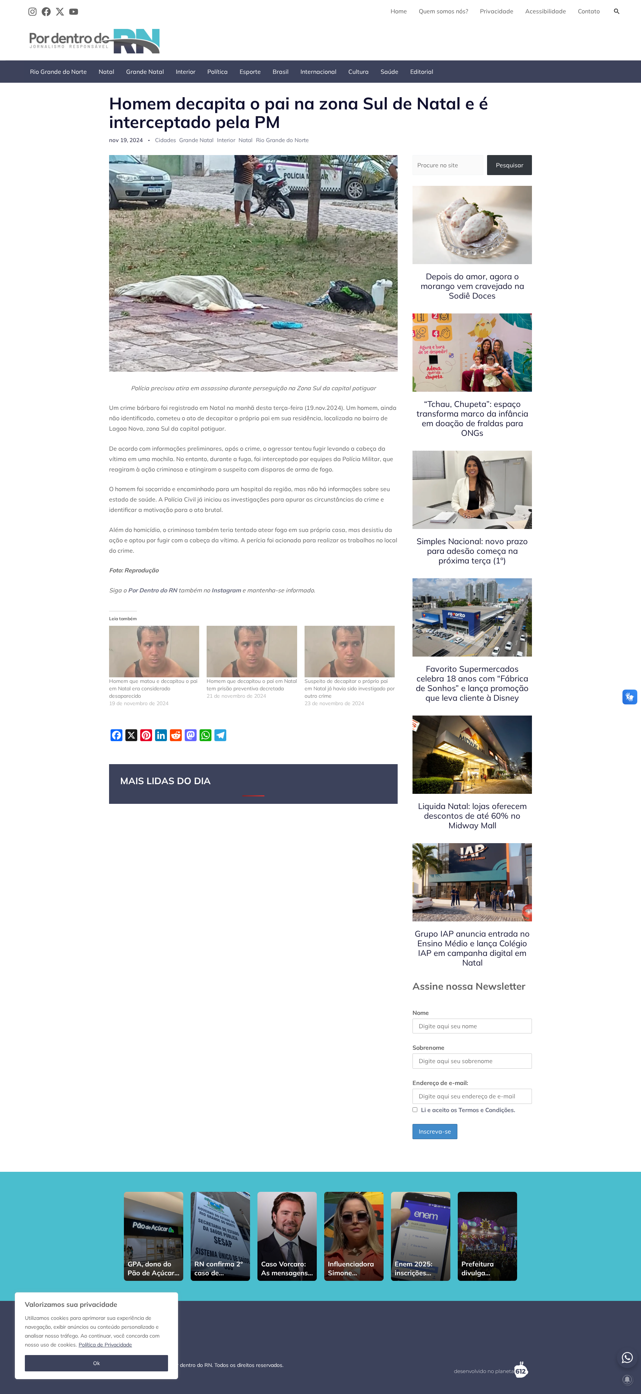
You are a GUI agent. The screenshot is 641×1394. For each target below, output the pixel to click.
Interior (185, 71)
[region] (96, 1335)
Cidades (165, 140)
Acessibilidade (545, 11)
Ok (96, 1363)
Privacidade (496, 11)
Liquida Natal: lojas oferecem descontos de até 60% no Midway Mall (472, 816)
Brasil (281, 71)
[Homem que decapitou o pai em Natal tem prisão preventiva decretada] (252, 651)
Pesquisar (509, 165)
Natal (106, 71)
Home (399, 11)
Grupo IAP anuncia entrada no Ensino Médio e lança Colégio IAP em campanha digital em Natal (472, 948)
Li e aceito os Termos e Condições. (468, 1110)
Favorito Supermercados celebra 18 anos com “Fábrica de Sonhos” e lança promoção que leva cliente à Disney (472, 683)
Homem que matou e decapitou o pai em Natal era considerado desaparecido (153, 688)
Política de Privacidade (105, 1344)
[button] (617, 11)
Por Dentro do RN (152, 590)
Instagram (226, 590)
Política (217, 71)
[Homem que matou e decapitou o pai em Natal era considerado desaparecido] (154, 651)
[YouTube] (73, 11)
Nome (420, 1012)
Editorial (421, 71)
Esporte (250, 71)
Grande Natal (145, 71)
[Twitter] (60, 11)
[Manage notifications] (627, 1379)
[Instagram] (32, 11)
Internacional (318, 71)
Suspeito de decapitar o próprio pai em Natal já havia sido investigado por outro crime (350, 688)
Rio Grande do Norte (58, 71)
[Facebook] (46, 11)
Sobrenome (428, 1047)
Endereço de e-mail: (440, 1082)
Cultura (358, 71)
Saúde (389, 71)
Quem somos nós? (443, 11)
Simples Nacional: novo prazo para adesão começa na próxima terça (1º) (472, 551)
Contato (589, 11)
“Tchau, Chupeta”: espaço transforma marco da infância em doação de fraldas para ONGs (472, 418)
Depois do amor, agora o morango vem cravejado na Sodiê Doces (472, 286)
